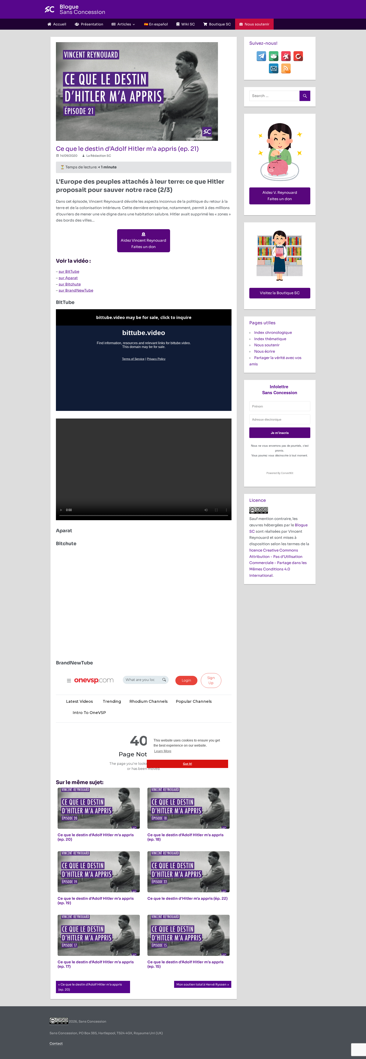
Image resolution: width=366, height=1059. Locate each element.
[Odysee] (286, 56)
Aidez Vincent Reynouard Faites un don (143, 243)
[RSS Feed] (286, 68)
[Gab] (274, 56)
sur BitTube (69, 271)
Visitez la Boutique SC (280, 293)
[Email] (274, 68)
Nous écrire (264, 351)
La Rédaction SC (98, 156)
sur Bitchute (70, 284)
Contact (56, 1043)
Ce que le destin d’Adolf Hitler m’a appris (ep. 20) (90, 987)
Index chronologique (273, 332)
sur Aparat (68, 278)
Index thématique (270, 339)
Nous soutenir (267, 345)
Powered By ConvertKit (279, 473)
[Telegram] (261, 56)
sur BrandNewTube (76, 290)
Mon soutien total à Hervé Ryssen (201, 985)
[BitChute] (298, 56)
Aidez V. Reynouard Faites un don (279, 195)
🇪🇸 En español (156, 24)
